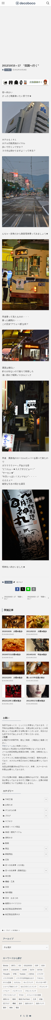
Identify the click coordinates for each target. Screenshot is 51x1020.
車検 (11, 1008)
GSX (43, 966)
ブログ (8, 816)
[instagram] (27, 1016)
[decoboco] (26, 3)
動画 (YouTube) (24, 999)
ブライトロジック (9, 995)
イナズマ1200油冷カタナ (25, 978)
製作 (4, 1008)
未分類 (8, 876)
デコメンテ (43, 987)
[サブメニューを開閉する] (46, 799)
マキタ (21, 995)
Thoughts (6, 974)
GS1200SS (28, 966)
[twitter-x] (24, 1016)
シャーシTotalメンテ (10, 987)
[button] (17, 589)
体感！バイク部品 (12, 827)
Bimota (5, 966)
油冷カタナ (29, 1003)
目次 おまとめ (11, 898)
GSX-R (5, 970)
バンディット (17, 991)
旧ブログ (19, 582)
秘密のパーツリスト (13, 903)
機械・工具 (9, 881)
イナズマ (40, 974)
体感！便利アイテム (13, 832)
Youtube (23, 974)
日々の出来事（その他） (15, 865)
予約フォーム (7, 746)
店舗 (40, 999)
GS (20, 966)
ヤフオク (9, 821)
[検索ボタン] (48, 3)
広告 (7, 860)
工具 (34, 999)
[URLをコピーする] (34, 589)
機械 (14, 1003)
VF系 (14, 974)
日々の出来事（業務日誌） (16, 870)
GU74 (32, 970)
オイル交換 (7, 982)
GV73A (39, 970)
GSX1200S (15, 970)
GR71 (13, 966)
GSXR (24, 970)
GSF (36, 966)
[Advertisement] (25, 33)
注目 (7, 887)
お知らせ (9, 805)
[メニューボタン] (3, 3)
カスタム (17, 982)
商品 (7, 848)
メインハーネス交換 (34, 995)
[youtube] (30, 1016)
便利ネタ (9, 838)
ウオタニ (40, 978)
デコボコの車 (10, 810)
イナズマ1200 (8, 978)
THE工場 (9, 799)
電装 (17, 1008)
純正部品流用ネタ (12, 914)
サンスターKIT (41, 982)
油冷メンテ (40, 1003)
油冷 (20, 1003)
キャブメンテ (28, 982)
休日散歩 (8, 70)
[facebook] (21, 1016)
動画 (7, 843)
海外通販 (9, 892)
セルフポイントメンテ (28, 987)
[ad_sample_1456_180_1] (25, 84)
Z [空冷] (31, 974)
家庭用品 (9, 854)
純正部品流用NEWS (13, 909)
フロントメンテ (30, 991)
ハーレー (6, 991)
